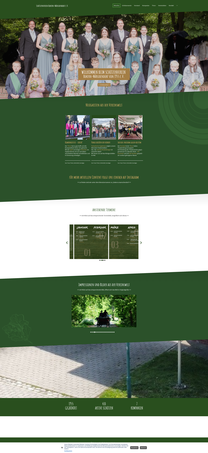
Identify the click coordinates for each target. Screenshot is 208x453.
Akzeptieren (134, 447)
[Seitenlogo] (53, 8)
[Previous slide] (67, 242)
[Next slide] (141, 242)
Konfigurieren (68, 451)
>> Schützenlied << (104, 85)
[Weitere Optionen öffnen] (177, 5)
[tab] (99, 260)
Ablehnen (143, 447)
